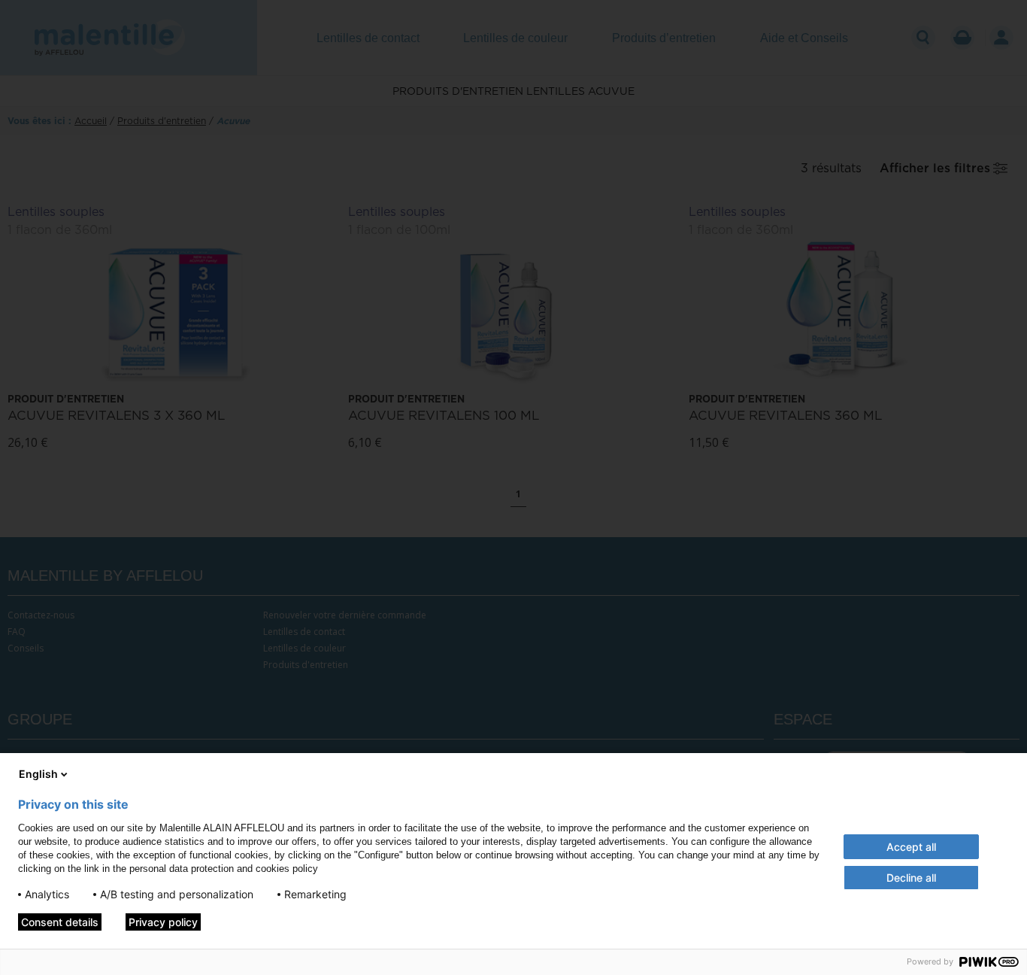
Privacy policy (163, 922)
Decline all (911, 877)
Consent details (59, 922)
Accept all (911, 846)
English (38, 773)
